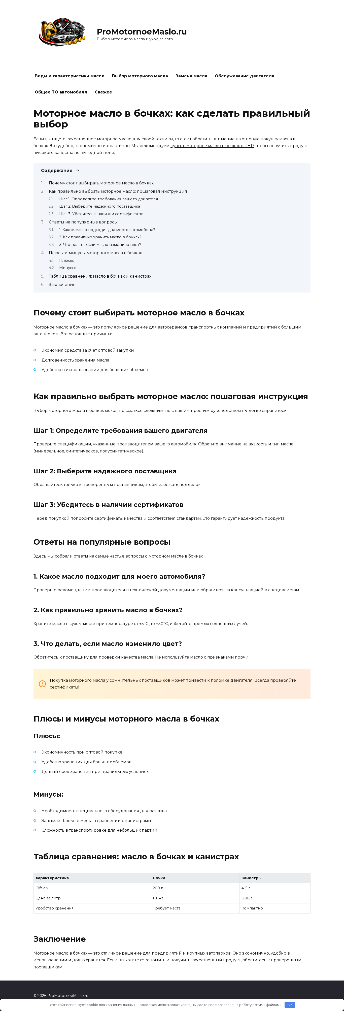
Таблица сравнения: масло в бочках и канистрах (100, 276)
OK (290, 1005)
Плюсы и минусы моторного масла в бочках (95, 252)
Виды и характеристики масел (70, 76)
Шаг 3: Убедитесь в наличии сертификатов (101, 214)
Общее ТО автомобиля (61, 92)
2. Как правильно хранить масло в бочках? (100, 237)
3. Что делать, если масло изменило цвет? (100, 244)
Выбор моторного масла (140, 76)
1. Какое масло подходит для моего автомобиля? (107, 229)
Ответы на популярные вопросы (83, 222)
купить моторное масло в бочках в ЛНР (212, 145)
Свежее (103, 92)
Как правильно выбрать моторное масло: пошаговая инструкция (118, 191)
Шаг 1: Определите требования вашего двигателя (108, 199)
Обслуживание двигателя (244, 76)
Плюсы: (66, 260)
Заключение (62, 284)
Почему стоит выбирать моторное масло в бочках (101, 183)
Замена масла (191, 76)
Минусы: (67, 268)
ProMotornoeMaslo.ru (142, 32)
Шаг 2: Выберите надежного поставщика (99, 206)
